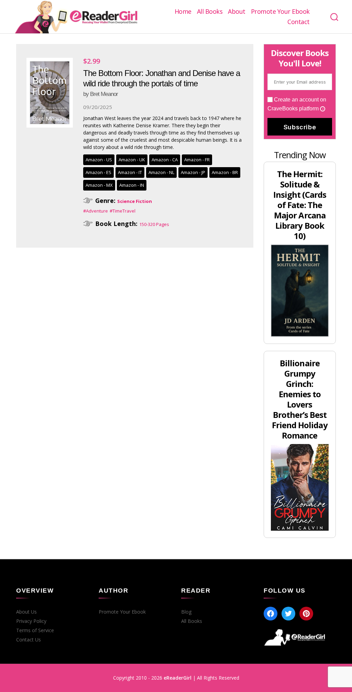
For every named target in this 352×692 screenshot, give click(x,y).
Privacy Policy (31, 621)
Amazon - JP (193, 172)
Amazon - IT (130, 172)
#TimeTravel (122, 211)
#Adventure (95, 211)
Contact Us (28, 639)
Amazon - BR (225, 172)
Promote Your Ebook (280, 11)
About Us (26, 611)
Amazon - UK (132, 159)
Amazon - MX (99, 185)
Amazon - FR (197, 159)
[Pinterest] (306, 613)
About (236, 11)
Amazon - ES (98, 172)
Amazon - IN (131, 185)
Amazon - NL (161, 172)
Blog (186, 611)
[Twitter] (288, 613)
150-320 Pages (154, 224)
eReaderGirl (177, 677)
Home (183, 11)
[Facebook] (270, 613)
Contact (298, 22)
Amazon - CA (165, 159)
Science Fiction (134, 201)
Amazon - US (99, 159)
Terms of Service (35, 630)
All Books (210, 11)
